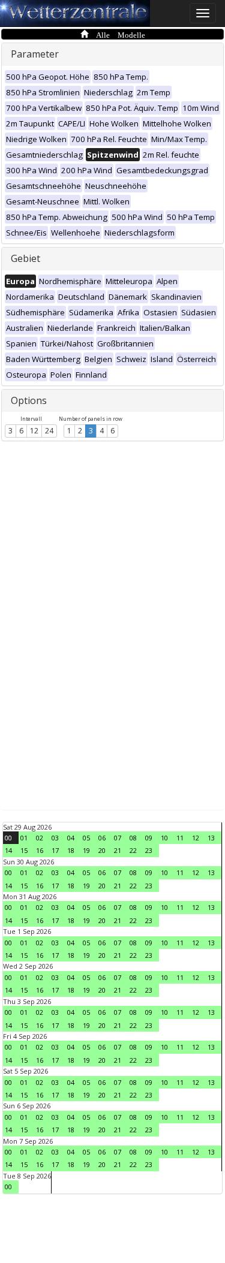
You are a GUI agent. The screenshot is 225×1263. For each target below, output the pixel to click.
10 (164, 837)
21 (117, 850)
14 (8, 850)
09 (148, 837)
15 (24, 850)
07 (117, 837)
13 (211, 837)
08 (133, 837)
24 (49, 431)
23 (148, 850)
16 (39, 850)
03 (55, 837)
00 (8, 837)
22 (133, 850)
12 (34, 431)
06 (102, 837)
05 (86, 837)
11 (180, 837)
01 (24, 837)
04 (70, 837)
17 (55, 850)
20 (102, 850)
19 (86, 850)
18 (70, 850)
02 (39, 837)
